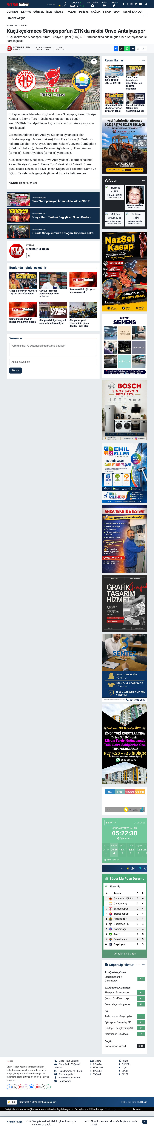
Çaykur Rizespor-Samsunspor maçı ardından (49, 293)
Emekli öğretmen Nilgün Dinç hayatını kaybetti (135, 108)
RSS (13, 1102)
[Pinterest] (20, 1086)
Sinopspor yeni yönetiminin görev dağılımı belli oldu (79, 323)
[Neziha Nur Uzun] (16, 250)
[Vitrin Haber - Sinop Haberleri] (18, 4)
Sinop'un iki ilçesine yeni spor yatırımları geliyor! (52, 322)
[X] (14, 1086)
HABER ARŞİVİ (17, 18)
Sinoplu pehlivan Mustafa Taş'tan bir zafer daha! (23, 292)
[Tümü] (143, 60)
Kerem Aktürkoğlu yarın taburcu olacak (82, 290)
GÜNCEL (38, 11)
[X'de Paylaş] (121, 48)
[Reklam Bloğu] (124, 145)
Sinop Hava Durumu (69, 1061)
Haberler (12, 25)
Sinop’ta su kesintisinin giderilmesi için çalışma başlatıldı (134, 83)
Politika (84, 11)
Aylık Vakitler (113, 859)
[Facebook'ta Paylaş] (116, 48)
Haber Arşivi (65, 1081)
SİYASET (59, 11)
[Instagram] (25, 1086)
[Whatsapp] (48, 1086)
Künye (125, 1061)
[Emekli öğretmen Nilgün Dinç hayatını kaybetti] (135, 97)
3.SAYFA (26, 11)
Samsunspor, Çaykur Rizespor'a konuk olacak (22, 320)
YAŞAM (72, 11)
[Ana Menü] (145, 15)
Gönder (15, 370)
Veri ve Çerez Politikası (118, 1109)
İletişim (97, 1061)
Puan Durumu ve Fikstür (70, 1071)
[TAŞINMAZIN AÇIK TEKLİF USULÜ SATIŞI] (114, 69)
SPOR (116, 11)
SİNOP (107, 11)
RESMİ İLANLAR (132, 11)
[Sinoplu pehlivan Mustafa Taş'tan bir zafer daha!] (23, 280)
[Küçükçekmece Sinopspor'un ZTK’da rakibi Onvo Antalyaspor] (53, 83)
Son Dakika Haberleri (69, 1077)
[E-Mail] (28, 255)
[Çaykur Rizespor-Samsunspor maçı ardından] (53, 280)
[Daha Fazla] (132, 48)
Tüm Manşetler (66, 1074)
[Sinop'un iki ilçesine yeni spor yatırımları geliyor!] (53, 309)
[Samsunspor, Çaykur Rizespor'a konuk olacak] (23, 309)
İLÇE (49, 11)
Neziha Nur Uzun (37, 249)
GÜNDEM (12, 11)
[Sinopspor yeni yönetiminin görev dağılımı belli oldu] (83, 309)
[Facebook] (9, 1086)
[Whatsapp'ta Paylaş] (127, 48)
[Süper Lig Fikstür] (143, 964)
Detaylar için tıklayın (125, 953)
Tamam (137, 1109)
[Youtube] (37, 1086)
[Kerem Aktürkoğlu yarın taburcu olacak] (83, 279)
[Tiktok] (42, 1086)
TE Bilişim (142, 1102)
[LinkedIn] (31, 1086)
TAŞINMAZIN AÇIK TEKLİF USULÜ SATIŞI (113, 80)
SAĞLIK (95, 11)
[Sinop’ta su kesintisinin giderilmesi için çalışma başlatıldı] (135, 69)
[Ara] (146, 4)
